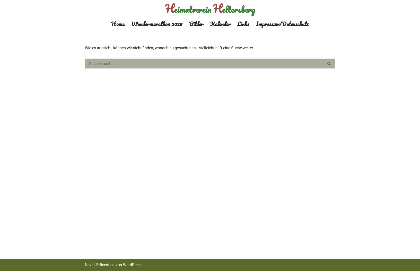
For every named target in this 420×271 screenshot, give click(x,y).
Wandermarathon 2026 (157, 24)
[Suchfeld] (329, 63)
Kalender (220, 24)
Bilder (196, 24)
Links (243, 24)
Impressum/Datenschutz (282, 24)
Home (118, 24)
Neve (89, 265)
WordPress (132, 265)
